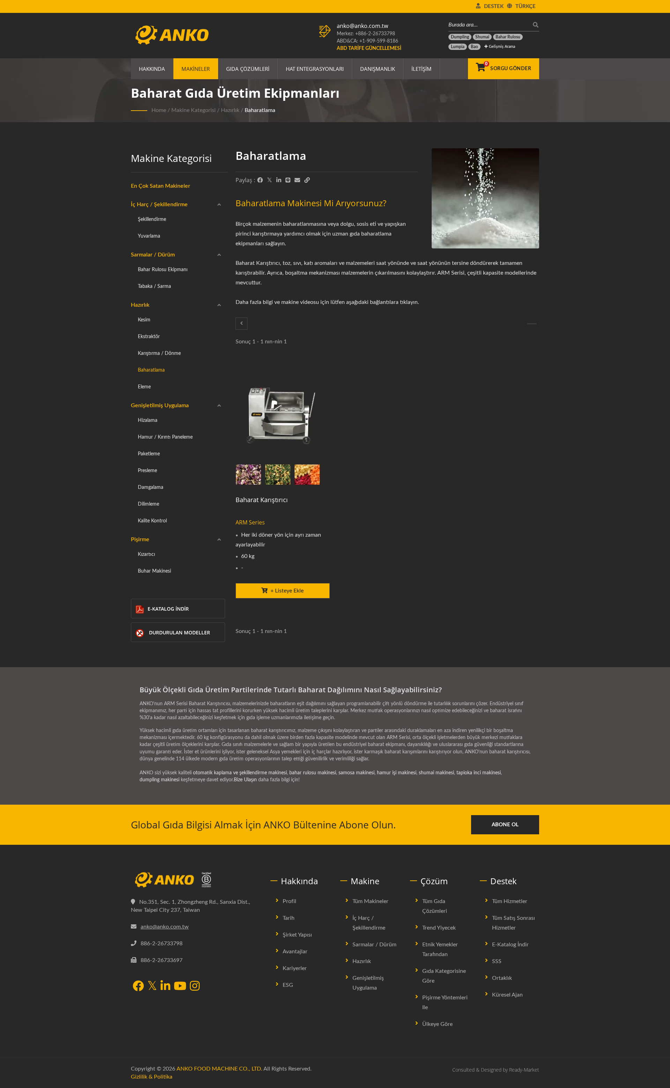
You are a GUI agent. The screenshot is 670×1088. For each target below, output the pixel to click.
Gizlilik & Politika (151, 1077)
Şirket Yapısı (297, 935)
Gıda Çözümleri (247, 68)
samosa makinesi (356, 772)
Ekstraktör (149, 336)
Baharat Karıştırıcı (262, 499)
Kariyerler (295, 968)
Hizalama (147, 420)
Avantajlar (295, 951)
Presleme (147, 470)
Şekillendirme (152, 219)
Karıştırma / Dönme (159, 353)
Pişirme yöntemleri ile (445, 1002)
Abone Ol (505, 824)
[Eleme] (531, 323)
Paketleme (149, 453)
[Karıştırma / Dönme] (241, 324)
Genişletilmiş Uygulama (160, 405)
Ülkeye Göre (437, 1024)
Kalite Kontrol (152, 520)
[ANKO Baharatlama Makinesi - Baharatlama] (485, 200)
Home (158, 110)
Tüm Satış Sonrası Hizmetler (513, 923)
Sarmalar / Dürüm (153, 255)
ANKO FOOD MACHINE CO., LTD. (219, 1069)
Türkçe (525, 6)
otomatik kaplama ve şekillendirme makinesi (240, 772)
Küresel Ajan (507, 995)
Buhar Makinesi (154, 571)
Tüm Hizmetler (509, 901)
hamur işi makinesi (396, 772)
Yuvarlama (149, 236)
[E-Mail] (297, 180)
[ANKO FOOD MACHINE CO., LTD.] (195, 880)
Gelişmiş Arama (501, 47)
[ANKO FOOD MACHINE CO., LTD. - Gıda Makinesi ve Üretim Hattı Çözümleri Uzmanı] (172, 33)
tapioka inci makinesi (478, 772)
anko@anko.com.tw (362, 26)
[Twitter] (269, 180)
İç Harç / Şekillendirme (159, 204)
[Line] (287, 180)
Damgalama (150, 487)
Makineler (195, 68)
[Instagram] (195, 986)
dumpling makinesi (159, 779)
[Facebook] (260, 180)
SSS (496, 961)
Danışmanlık (377, 68)
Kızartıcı (146, 554)
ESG (288, 985)
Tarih (289, 918)
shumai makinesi (436, 772)
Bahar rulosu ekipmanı (162, 269)
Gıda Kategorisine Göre (444, 976)
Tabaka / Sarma (154, 286)
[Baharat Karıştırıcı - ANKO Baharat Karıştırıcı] (283, 427)
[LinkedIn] (278, 180)
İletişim (421, 68)
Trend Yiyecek (439, 928)
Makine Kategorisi (193, 110)
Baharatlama (260, 110)
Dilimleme (148, 504)
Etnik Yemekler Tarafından (440, 949)
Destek (494, 6)
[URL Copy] (307, 180)
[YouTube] (180, 986)
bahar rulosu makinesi (312, 772)
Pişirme (140, 539)
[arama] (534, 25)
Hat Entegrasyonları (315, 68)
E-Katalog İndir (168, 608)
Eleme (144, 386)
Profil (289, 901)
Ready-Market (524, 1069)
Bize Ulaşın (245, 779)
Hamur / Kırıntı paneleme (165, 437)
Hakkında (152, 68)
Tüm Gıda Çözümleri (434, 906)
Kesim (144, 319)
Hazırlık (230, 110)
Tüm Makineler (370, 901)
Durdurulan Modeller (179, 632)
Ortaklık (502, 978)
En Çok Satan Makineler (160, 186)
